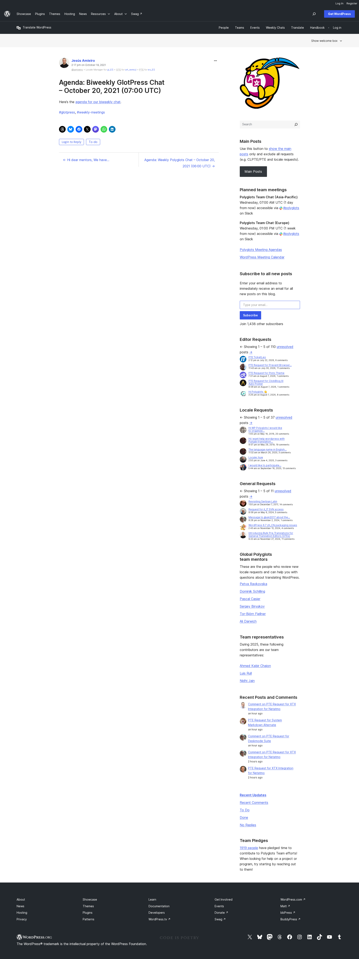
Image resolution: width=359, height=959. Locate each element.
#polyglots (291, 208)
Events (219, 906)
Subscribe (250, 315)
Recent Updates (253, 795)
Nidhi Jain (247, 681)
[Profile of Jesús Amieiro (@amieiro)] (64, 64)
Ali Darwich (248, 621)
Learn (152, 899)
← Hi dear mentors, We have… (86, 160)
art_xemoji (130, 69)
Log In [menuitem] (339, 3)
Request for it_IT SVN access (266, 509)
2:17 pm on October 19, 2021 (88, 65)
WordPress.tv (160, 919)
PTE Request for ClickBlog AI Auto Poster (265, 382)
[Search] (296, 124)
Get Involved (223, 899)
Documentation (159, 906)
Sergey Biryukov (252, 606)
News (20, 906)
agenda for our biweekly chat (97, 102)
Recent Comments (254, 802)
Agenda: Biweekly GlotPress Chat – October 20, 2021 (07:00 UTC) (112, 86)
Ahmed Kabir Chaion (255, 666)
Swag (220, 919)
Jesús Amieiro (83, 60)
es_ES (151, 69)
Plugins (87, 912)
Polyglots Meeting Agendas (261, 250)
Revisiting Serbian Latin (262, 501)
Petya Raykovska (253, 584)
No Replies (248, 825)
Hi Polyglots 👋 (257, 391)
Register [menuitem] (352, 3)
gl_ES (110, 69)
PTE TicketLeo (257, 357)
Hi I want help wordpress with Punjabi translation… (266, 440)
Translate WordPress (37, 27)
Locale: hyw (255, 457)
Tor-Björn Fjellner (253, 614)
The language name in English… (267, 449)
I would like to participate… (264, 465)
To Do (245, 810)
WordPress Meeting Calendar (262, 257)
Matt (285, 906)
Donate (221, 912)
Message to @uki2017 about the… (269, 517)
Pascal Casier (250, 599)
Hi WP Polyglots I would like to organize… (265, 429)
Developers (157, 912)
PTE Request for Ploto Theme (266, 373)
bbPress (287, 912)
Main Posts (253, 171)
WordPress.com (293, 899)
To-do (93, 142)
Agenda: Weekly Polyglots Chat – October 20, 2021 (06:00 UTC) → (179, 163)
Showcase (90, 899)
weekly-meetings (91, 112)
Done (244, 817)
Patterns (88, 919)
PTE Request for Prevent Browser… (270, 365)
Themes (88, 906)
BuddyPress (290, 919)
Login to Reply (71, 142)
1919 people (249, 848)
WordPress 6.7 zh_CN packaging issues (272, 525)
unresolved (285, 347)
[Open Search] (314, 14)
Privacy (22, 919)
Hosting (22, 912)
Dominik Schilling (252, 591)
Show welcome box (324, 40)
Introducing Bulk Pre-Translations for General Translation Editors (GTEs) (270, 534)
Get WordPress (339, 14)
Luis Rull (246, 673)
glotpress (67, 112)
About (21, 899)
